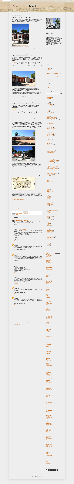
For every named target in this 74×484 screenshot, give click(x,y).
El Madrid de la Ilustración (18, 213)
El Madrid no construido (50, 135)
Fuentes (48, 106)
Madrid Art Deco (48, 289)
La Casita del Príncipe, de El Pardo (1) (53, 72)
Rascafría (48, 233)
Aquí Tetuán (48, 312)
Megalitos (48, 110)
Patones (48, 229)
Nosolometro (48, 353)
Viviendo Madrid (48, 423)
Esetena (15, 244)
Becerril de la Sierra (50, 191)
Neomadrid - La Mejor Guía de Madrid (48, 458)
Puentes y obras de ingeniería (51, 117)
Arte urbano (48, 145)
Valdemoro (48, 243)
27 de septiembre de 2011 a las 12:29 (23, 229)
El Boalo (48, 205)
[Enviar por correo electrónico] (23, 212)
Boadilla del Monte (49, 192)
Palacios (23, 213)
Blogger (40, 476)
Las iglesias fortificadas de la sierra (52, 168)
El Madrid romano (49, 139)
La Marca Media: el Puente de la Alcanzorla (54, 73)
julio (48, 79)
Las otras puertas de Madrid (51, 169)
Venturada (48, 245)
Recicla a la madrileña (49, 378)
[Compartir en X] (25, 212)
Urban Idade (48, 297)
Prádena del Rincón (50, 231)
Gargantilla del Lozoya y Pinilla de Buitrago (53, 210)
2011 (48, 65)
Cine (47, 99)
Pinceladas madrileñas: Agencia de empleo (49, 269)
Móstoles (48, 224)
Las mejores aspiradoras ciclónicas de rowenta (49, 327)
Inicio (28, 322)
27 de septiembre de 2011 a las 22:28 (25, 254)
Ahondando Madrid (49, 349)
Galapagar (48, 209)
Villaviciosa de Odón (50, 249)
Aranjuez (48, 190)
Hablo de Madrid (48, 344)
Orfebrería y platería (50, 112)
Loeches (48, 217)
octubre (49, 69)
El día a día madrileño (50, 154)
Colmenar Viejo (49, 203)
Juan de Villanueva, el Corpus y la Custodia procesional (21, 208)
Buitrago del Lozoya (50, 195)
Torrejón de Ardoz (49, 238)
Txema (15, 220)
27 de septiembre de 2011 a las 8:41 (22, 220)
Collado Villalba (49, 202)
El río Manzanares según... (51, 159)
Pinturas (48, 116)
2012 (48, 64)
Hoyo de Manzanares (50, 212)
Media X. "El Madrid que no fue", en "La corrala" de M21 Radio (49, 361)
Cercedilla (48, 198)
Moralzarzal (48, 223)
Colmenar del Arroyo (50, 204)
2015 (48, 60)
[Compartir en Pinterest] (27, 212)
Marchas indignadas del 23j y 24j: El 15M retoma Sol (49, 314)
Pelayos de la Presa (50, 230)
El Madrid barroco (49, 127)
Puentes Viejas (49, 232)
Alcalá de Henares (49, 185)
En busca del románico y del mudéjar (52, 160)
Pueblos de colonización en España (48, 299)
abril (48, 83)
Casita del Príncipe (17, 214)
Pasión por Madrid (25, 6)
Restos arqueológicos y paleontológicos (53, 119)
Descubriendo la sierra (50, 152)
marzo (49, 84)
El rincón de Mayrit (49, 267)
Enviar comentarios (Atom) (20, 324)
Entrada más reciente (15, 322)
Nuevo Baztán (49, 226)
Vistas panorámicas (50, 123)
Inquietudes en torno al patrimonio (52, 161)
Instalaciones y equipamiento (51, 109)
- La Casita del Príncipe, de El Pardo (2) (18, 199)
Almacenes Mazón (48, 397)
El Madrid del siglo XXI (50, 132)
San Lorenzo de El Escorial (51, 236)
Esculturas (48, 103)
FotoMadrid (48, 465)
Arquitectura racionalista (50, 144)
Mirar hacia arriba (49, 176)
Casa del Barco (48, 290)
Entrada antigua (39, 322)
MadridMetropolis (49, 264)
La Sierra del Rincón (50, 165)
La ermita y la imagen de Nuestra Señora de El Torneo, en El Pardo (49, 342)
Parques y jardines (49, 115)
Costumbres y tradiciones (51, 151)
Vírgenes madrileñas (50, 181)
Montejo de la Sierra (50, 222)
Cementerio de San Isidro (51, 150)
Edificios (48, 102)
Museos (48, 111)
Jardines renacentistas (50, 162)
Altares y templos (49, 97)
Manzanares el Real (50, 219)
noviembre (49, 68)
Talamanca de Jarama (50, 237)
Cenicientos (48, 197)
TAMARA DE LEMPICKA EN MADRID (48, 332)
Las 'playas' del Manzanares (51, 167)
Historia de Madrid (49, 316)
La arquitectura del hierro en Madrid (52, 166)
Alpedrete (48, 189)
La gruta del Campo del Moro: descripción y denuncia (21, 209)
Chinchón (48, 199)
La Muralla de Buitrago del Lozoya (52, 76)
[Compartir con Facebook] (26, 212)
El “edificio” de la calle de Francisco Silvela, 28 (49, 408)
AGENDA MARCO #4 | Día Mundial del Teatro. (49, 295)
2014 (48, 61)
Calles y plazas (49, 98)
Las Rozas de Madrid (50, 216)
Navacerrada (49, 225)
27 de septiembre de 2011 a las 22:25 (25, 244)
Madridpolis (48, 463)
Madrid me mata (48, 325)
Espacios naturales (50, 104)
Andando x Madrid (49, 441)
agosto (49, 77)
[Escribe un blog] (24, 212)
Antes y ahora (49, 143)
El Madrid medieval (50, 134)
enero (49, 87)
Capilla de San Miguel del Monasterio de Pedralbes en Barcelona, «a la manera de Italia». (49, 261)
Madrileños (48, 175)
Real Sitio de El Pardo (28, 213)
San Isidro (48, 180)
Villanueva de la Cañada (50, 246)
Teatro (48, 122)
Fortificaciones (49, 105)
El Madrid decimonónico (50, 129)
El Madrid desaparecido (50, 133)
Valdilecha (48, 244)
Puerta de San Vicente (49, 277)
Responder (16, 240)
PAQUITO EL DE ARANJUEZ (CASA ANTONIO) (48, 413)
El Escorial (48, 206)
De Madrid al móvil (49, 455)
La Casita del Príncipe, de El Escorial (18, 204)
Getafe (48, 211)
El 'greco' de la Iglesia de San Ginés (53, 74)
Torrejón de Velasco (50, 239)
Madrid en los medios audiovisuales (52, 173)
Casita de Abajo (15, 62)
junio (48, 80)
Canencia (48, 196)
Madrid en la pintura (50, 172)
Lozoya (48, 218)
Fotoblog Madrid (48, 388)
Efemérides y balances (50, 153)
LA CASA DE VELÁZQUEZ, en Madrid (48, 287)
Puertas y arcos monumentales (51, 118)
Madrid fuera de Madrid (50, 174)
